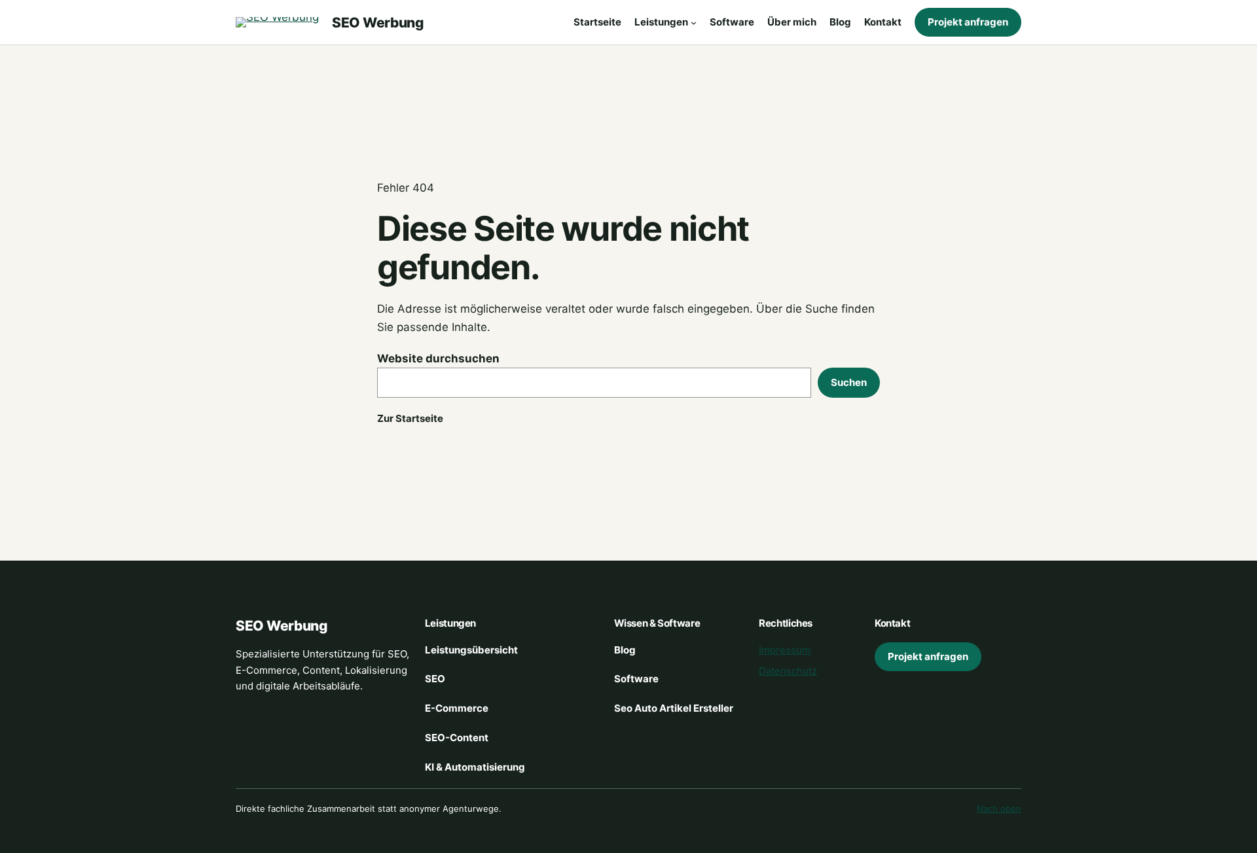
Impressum (785, 650)
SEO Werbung (377, 22)
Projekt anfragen (968, 22)
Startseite (597, 22)
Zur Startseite (410, 418)
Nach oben (999, 808)
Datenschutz (788, 671)
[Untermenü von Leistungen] (694, 23)
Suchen (849, 382)
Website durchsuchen (438, 358)
